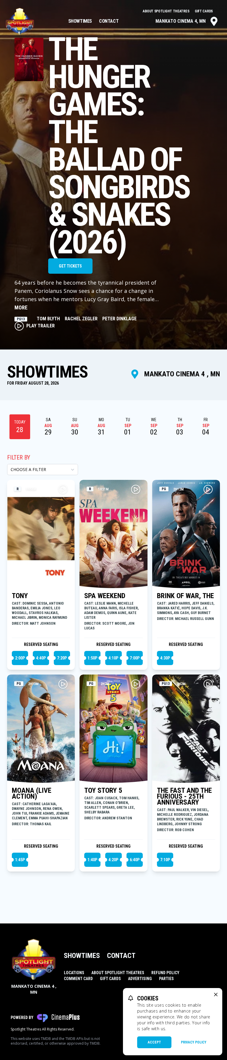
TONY (20, 596)
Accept (154, 1042)
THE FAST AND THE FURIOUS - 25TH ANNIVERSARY (184, 796)
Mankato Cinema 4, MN (180, 21)
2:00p (20, 658)
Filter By (18, 457)
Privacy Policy (193, 1042)
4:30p (165, 658)
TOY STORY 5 (103, 790)
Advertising (140, 978)
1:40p (92, 859)
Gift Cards (204, 11)
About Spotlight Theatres (166, 11)
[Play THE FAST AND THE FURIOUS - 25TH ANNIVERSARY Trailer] (208, 684)
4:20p (113, 859)
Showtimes (80, 21)
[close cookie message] (216, 994)
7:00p (135, 658)
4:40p (41, 658)
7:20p (62, 658)
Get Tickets (70, 266)
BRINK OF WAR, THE (185, 596)
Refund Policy (165, 972)
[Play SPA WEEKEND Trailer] (135, 489)
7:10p (165, 859)
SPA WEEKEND (104, 596)
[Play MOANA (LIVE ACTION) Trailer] (63, 684)
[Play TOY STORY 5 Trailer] (135, 684)
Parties (166, 978)
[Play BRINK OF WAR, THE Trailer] (208, 489)
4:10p (113, 658)
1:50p (92, 658)
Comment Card (78, 978)
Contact (109, 21)
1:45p (20, 859)
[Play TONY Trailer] (63, 489)
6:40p (135, 859)
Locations (74, 972)
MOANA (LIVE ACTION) (31, 793)
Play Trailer (40, 326)
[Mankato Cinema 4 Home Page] (20, 21)
